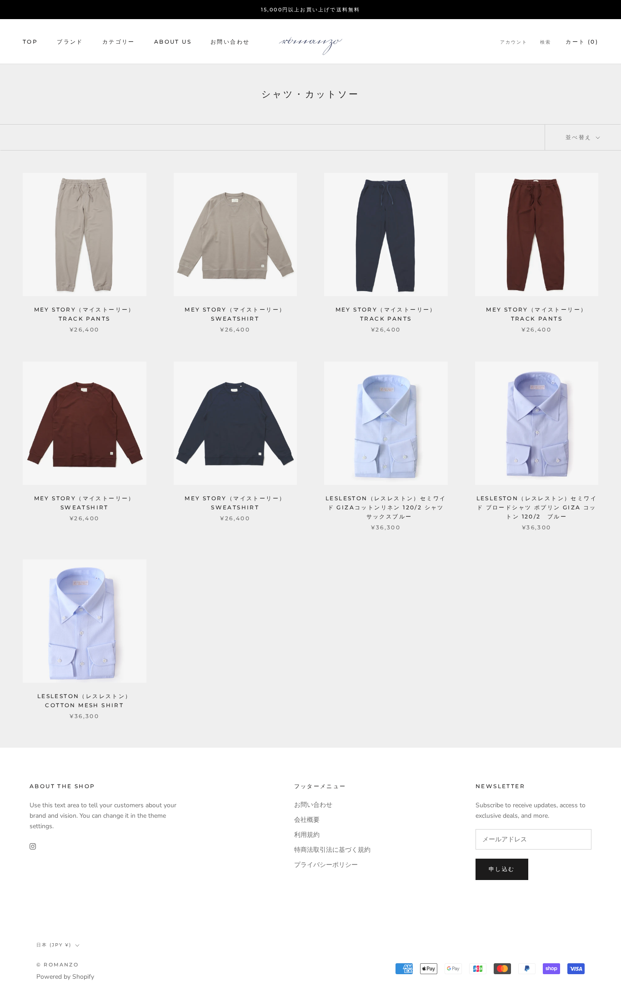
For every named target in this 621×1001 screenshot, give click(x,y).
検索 (545, 42)
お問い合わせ (230, 41)
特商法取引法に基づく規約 (332, 849)
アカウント (513, 42)
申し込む (502, 868)
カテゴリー (118, 41)
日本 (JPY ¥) (53, 945)
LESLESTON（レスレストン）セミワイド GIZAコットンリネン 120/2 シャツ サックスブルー (386, 507)
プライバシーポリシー (326, 864)
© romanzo (57, 964)
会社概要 (307, 819)
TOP (30, 41)
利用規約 (307, 834)
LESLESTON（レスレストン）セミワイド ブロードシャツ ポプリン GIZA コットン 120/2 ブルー (536, 507)
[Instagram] (33, 845)
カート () (582, 41)
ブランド (70, 41)
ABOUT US (172, 41)
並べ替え (580, 137)
